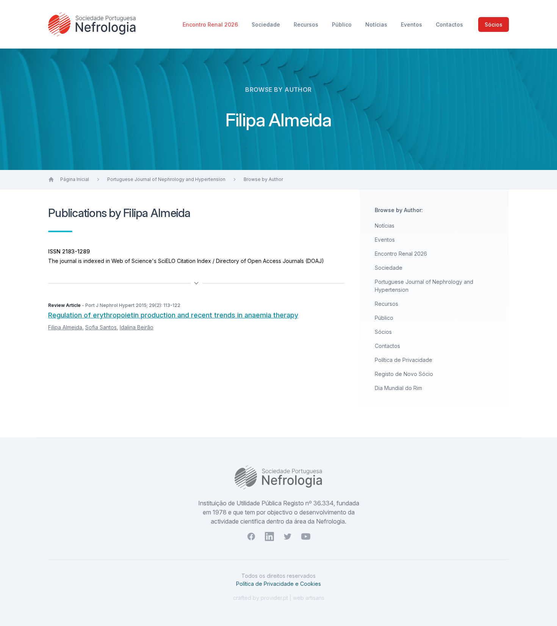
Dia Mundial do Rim (398, 388)
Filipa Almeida (65, 327)
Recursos (307, 24)
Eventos (412, 24)
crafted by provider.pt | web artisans (278, 598)
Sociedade (267, 24)
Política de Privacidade (403, 360)
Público (342, 24)
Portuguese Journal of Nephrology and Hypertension (166, 179)
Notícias (377, 24)
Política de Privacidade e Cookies (278, 583)
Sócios (493, 24)
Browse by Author (263, 179)
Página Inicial (74, 179)
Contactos (449, 24)
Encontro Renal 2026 (211, 24)
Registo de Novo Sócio (404, 374)
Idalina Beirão (136, 327)
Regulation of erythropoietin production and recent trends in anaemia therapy (173, 315)
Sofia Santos (101, 327)
